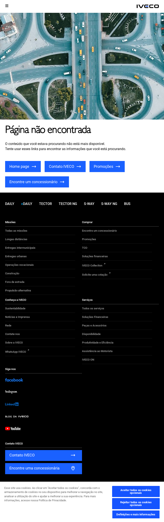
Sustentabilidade (15, 308)
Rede (8, 325)
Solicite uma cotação (94, 274)
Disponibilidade (91, 334)
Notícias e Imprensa (17, 317)
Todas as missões (16, 230)
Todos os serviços (93, 308)
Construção (12, 273)
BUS (127, 204)
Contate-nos (12, 334)
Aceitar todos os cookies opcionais (135, 491)
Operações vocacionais (19, 264)
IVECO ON (88, 359)
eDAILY (26, 204)
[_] (148, 6)
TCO (84, 247)
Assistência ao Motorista (97, 351)
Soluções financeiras (95, 256)
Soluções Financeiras (95, 317)
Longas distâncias (16, 239)
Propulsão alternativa (18, 290)
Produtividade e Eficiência (97, 342)
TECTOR (45, 204)
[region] (82, 501)
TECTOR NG (68, 204)
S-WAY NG (109, 204)
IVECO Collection (92, 265)
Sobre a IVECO (14, 342)
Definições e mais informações (135, 514)
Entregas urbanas (16, 256)
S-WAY (89, 204)
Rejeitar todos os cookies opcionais (136, 504)
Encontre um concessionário (99, 230)
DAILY (9, 204)
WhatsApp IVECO (15, 351)
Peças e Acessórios (94, 325)
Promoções (89, 239)
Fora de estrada (14, 282)
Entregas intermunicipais (20, 247)
